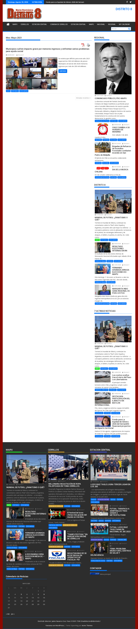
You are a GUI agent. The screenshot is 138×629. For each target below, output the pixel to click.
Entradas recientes (82, 98)
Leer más (63, 71)
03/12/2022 (114, 543)
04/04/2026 (117, 125)
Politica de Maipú (100, 261)
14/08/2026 (99, 215)
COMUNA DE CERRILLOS (59, 24)
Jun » (13, 614)
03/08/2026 (117, 417)
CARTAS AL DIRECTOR (101, 390)
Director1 (21, 55)
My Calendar (124, 24)
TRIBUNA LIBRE (122, 539)
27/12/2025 (30, 551)
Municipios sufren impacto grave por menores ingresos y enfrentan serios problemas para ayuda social (47, 50)
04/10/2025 (117, 167)
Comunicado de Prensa (102, 121)
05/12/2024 (72, 531)
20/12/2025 (117, 143)
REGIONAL (112, 24)
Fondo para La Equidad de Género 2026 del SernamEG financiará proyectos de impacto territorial (59, 2)
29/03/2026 (117, 244)
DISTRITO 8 (124, 9)
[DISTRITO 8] (8, 24)
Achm (8, 91)
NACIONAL (101, 24)
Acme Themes (87, 625)
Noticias (113, 499)
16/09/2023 (95, 482)
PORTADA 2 (15, 91)
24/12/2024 (72, 510)
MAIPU (91, 24)
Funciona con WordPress (55, 625)
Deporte (93, 499)
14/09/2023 (114, 506)
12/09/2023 (114, 524)
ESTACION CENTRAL (78, 24)
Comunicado (99, 413)
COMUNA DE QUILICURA (102, 303)
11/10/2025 (53, 481)
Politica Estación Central (98, 560)
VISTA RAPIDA (24, 91)
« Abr (8, 614)
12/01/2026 (117, 265)
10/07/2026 (99, 95)
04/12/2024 (72, 550)
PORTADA (106, 140)
